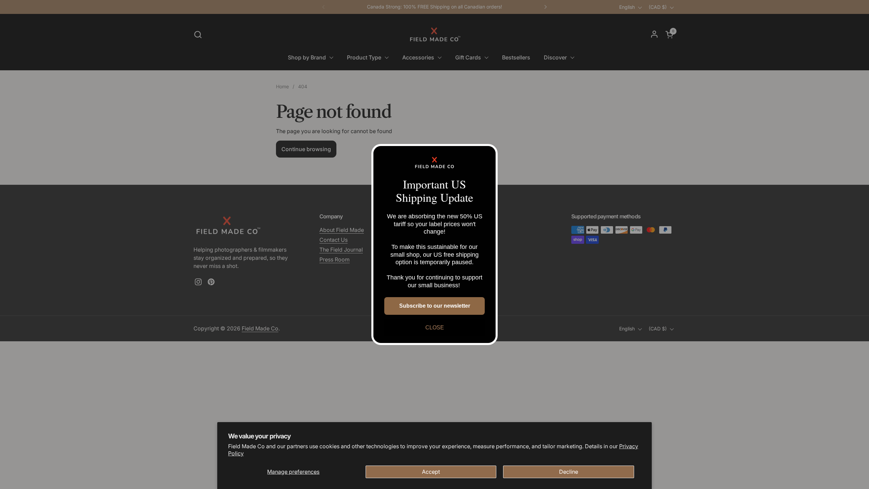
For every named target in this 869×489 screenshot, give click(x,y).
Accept (431, 471)
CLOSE (434, 327)
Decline (568, 471)
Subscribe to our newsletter (434, 306)
